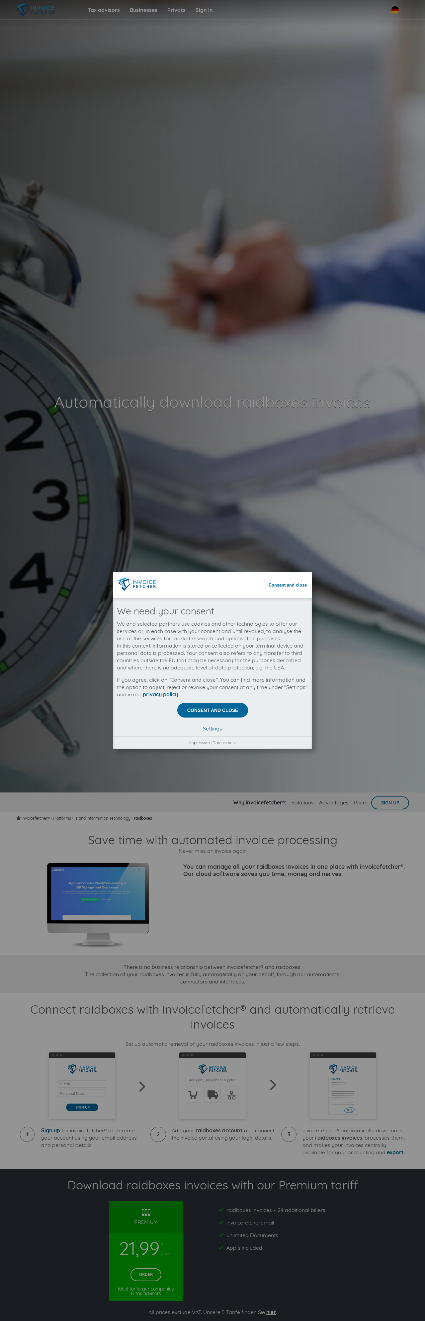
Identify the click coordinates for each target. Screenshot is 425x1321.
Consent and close (288, 585)
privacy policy (160, 694)
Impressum (199, 742)
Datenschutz (224, 742)
